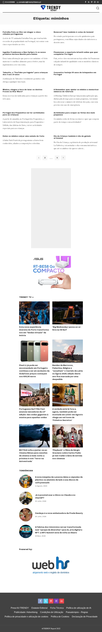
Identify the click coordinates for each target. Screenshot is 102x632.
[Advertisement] (51, 208)
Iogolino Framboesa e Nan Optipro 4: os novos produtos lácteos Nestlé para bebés (24, 53)
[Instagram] (94, 2)
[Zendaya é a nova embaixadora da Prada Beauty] (25, 514)
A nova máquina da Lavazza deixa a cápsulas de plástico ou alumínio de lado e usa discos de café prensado (59, 480)
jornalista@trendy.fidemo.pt (30, 2)
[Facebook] (85, 2)
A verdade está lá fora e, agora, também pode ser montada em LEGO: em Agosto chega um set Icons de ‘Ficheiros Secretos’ (67, 414)
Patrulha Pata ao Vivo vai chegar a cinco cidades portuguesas (22, 33)
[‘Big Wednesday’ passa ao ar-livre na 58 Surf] (67, 312)
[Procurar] (97, 8)
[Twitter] (88, 2)
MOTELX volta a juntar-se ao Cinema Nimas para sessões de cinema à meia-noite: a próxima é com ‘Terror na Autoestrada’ (33, 455)
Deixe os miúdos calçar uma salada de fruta (23, 136)
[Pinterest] (91, 2)
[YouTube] (97, 2)
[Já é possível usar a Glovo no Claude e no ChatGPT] (25, 498)
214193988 (10, 2)
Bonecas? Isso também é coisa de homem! (74, 32)
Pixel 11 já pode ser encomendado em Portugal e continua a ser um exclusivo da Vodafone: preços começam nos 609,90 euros (34, 371)
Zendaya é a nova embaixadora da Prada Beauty (59, 513)
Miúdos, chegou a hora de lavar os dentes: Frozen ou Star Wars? (22, 91)
